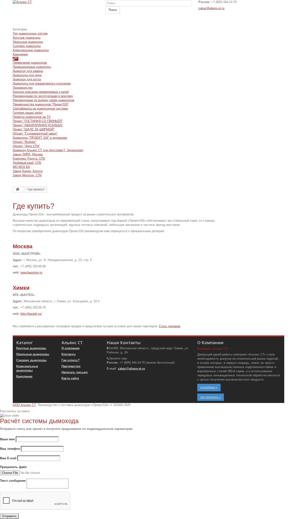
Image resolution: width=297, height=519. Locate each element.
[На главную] (17, 189)
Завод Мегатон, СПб (27, 175)
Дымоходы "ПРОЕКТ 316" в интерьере (40, 137)
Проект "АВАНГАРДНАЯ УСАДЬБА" (38, 125)
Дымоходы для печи (27, 75)
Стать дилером (169, 326)
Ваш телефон (10, 448)
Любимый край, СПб (27, 162)
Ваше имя (7, 439)
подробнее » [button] (209, 387)
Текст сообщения (13, 480)
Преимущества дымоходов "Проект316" (41, 104)
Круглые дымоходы (26, 37)
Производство (22, 87)
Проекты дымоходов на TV (32, 117)
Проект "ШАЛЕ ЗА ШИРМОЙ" (34, 129)
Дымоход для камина (28, 71)
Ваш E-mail (8, 458)
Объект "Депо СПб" (26, 146)
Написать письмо (74, 372)
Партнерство (71, 366)
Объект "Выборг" (24, 142)
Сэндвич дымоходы (27, 46)
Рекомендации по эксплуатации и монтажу (43, 96)
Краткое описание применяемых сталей (41, 92)
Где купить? (70, 360)
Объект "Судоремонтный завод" (35, 133)
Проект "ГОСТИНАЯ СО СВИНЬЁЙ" (38, 121)
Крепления (20, 54)
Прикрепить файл (13, 467)
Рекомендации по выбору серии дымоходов (43, 100)
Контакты (68, 354)
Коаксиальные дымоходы (31, 50)
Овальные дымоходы (28, 42)
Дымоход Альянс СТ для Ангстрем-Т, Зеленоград (48, 150)
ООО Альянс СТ (24, 405)
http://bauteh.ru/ (31, 313)
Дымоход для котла (27, 79)
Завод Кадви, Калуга (27, 171)
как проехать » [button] (210, 397)
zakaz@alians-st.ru (211, 8)
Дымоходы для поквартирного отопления (42, 83)
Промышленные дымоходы (32, 67)
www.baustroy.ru (31, 272)
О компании (70, 348)
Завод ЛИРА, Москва (28, 154)
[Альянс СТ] (56, 13)
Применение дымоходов (30, 62)
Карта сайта (70, 378)
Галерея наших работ (28, 112)
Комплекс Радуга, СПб (29, 158)
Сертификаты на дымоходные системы (40, 108)
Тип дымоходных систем (30, 33)
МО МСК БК (21, 167)
